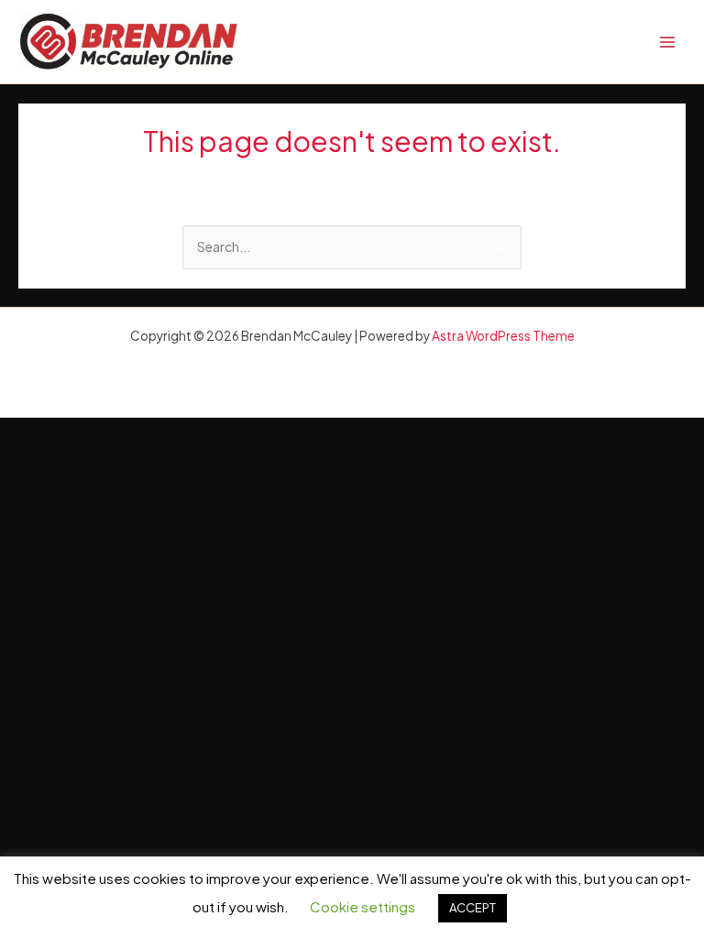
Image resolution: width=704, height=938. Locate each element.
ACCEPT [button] (472, 907)
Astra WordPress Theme (503, 336)
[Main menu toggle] (668, 41)
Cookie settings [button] (362, 906)
